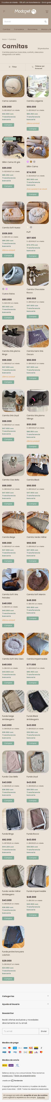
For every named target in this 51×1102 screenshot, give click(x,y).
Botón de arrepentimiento (25, 1076)
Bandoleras (33, 29)
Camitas (6, 29)
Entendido (41, 1097)
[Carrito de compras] (47, 11)
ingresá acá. (7, 1076)
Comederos (19, 29)
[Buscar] (45, 21)
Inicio (4, 39)
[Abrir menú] (4, 11)
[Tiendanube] (12, 1081)
